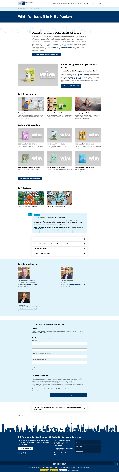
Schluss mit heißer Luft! (54, 113)
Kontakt (54, 3)
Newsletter (79, 447)
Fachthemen (59, 3)
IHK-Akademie (83, 3)
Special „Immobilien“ (84, 74)
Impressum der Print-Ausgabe (42, 253)
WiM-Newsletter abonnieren (65, 49)
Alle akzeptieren (45, 470)
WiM (76, 3)
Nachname (35, 347)
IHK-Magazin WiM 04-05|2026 (56, 144)
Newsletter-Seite (41, 333)
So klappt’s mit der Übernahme (28, 113)
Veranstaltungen (66, 3)
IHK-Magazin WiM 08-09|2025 (84, 167)
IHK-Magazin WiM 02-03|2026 (84, 144)
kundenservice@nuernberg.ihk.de (39, 382)
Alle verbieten (54, 470)
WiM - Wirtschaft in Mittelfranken (42, 370)
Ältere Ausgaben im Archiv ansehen (30, 178)
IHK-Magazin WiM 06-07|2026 (27, 144)
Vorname (34, 341)
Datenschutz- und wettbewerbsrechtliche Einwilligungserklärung (50, 389)
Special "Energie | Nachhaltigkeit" (73, 79)
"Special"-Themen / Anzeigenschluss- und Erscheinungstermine (51, 244)
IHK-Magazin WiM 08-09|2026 (71, 86)
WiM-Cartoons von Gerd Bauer (28, 207)
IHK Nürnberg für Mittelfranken (23, 8)
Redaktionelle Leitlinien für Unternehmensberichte (48, 239)
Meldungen (72, 3)
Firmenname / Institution (39, 360)
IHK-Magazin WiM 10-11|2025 (56, 167)
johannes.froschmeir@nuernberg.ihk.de (74, 284)
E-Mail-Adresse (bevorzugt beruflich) (42, 353)
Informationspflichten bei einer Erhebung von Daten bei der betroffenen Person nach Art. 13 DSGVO (57, 408)
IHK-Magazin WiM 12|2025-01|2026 (29, 167)
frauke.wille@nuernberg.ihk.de (28, 309)
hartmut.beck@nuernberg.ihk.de (29, 284)
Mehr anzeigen (62, 470)
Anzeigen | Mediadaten (40, 249)
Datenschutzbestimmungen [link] (73, 470)
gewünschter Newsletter (39, 368)
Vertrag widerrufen (25, 448)
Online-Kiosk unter (64, 47)
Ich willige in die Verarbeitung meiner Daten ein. (46, 391)
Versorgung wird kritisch (83, 113)
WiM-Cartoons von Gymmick (56, 207)
